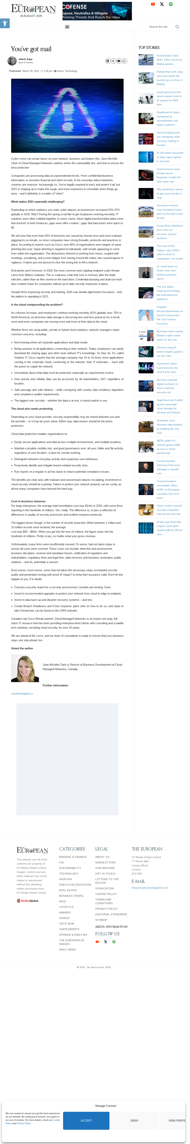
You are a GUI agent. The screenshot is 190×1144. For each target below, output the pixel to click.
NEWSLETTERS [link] (105, 862)
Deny (134, 1120)
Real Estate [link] (68, 890)
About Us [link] (102, 856)
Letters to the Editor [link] (107, 881)
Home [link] (60, 71)
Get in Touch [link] (105, 873)
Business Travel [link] (71, 895)
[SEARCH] (177, 26)
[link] (5, 23)
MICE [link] (62, 901)
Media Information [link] (111, 926)
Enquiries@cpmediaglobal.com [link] (150, 887)
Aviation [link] (65, 879)
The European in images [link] (71, 942)
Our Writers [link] (105, 868)
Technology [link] (71, 71)
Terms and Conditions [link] (104, 901)
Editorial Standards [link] (111, 914)
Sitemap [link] (101, 919)
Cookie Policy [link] (106, 893)
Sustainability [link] (70, 868)
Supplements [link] (69, 929)
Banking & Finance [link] (73, 856)
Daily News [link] (67, 949)
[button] (67, 27)
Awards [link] (65, 912)
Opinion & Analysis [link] (73, 934)
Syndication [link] (104, 888)
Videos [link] (64, 918)
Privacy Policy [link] (24, 1123)
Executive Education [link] (75, 884)
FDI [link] (61, 862)
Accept (86, 1120)
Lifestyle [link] (66, 906)
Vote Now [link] (66, 923)
